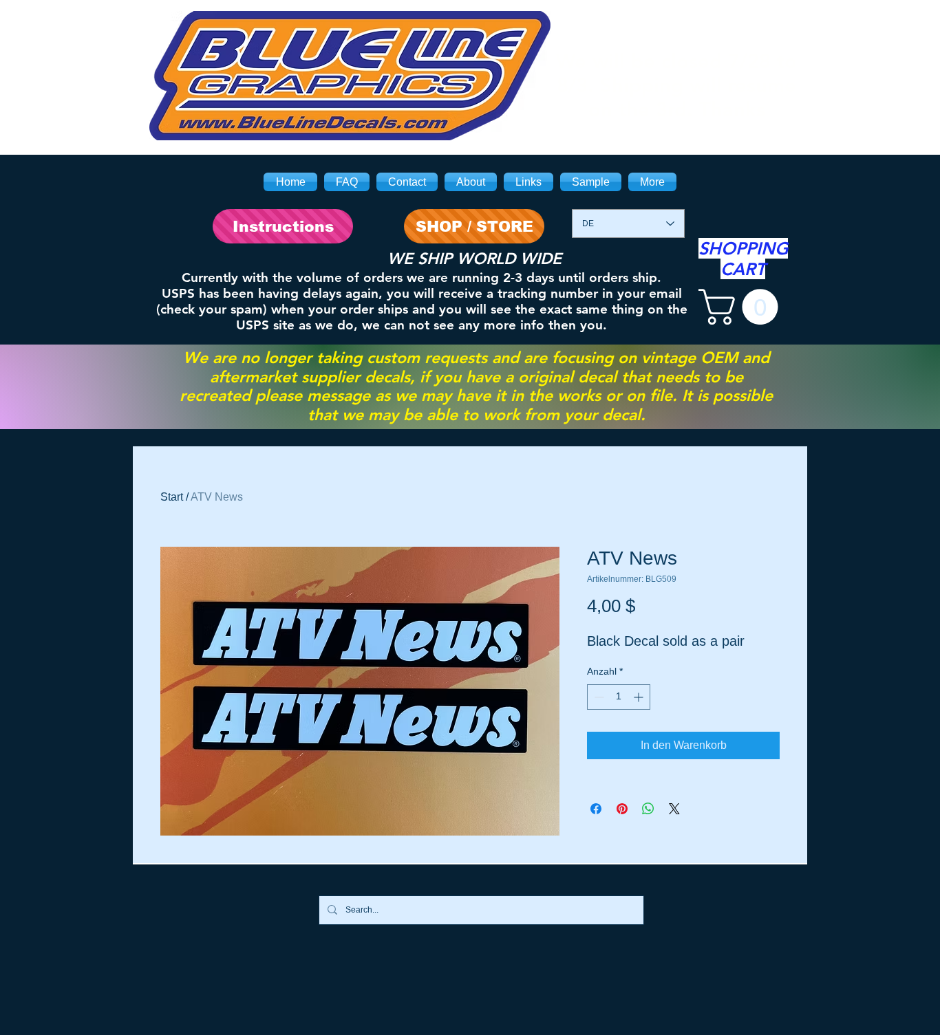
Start (171, 497)
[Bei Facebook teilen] (596, 808)
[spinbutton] (618, 697)
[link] (742, 307)
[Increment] (639, 697)
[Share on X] (674, 808)
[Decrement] (597, 697)
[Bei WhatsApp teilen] (648, 808)
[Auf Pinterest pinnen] (622, 808)
